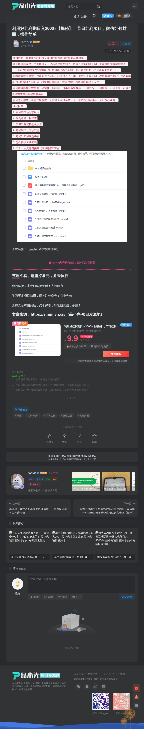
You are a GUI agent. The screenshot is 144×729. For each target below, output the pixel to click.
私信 (127, 43)
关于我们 (120, 673)
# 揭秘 (18, 415)
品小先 (25, 42)
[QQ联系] (136, 705)
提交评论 (127, 596)
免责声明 (93, 673)
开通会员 (125, 15)
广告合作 (106, 673)
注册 (84, 16)
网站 (96, 678)
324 (41, 479)
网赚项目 (22, 409)
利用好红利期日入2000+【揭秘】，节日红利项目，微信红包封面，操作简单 (69, 31)
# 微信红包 (66, 415)
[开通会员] (136, 696)
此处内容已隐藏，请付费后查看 (73, 262)
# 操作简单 (32, 415)
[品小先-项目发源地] (36, 675)
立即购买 (116, 354)
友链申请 (79, 673)
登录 (76, 16)
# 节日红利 (49, 415)
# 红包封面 (83, 415)
